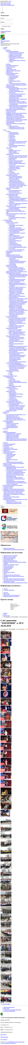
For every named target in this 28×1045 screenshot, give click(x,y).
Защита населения (13, 126)
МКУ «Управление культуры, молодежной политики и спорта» (17, 334)
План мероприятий (14, 404)
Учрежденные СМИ (11, 265)
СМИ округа (9, 72)
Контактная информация (15, 327)
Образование (12, 78)
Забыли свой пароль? (6, 31)
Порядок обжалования (14, 381)
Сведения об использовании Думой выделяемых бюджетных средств (18, 142)
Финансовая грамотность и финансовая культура (15, 582)
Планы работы (12, 169)
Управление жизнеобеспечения (17, 229)
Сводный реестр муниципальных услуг (16, 414)
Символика (9, 68)
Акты (10, 373)
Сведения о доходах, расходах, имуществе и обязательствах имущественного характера (16, 408)
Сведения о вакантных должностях (17, 318)
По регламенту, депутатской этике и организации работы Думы (18, 186)
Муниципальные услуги (12, 415)
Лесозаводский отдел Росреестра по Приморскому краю (18, 99)
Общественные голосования (13, 70)
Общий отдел (12, 242)
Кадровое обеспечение (11, 316)
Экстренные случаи (11, 69)
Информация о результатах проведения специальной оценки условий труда (17, 323)
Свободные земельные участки (11, 564)
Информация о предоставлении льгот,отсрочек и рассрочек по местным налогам (17, 368)
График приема (13, 151)
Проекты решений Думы (15, 162)
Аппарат (8, 189)
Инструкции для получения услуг (14, 418)
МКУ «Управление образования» (17, 332)
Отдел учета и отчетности (15, 193)
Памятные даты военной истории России (16, 113)
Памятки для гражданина (15, 55)
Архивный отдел (13, 243)
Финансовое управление (15, 227)
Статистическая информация (13, 363)
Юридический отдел (14, 191)
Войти (2, 12)
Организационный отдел (15, 190)
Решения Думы (13, 158)
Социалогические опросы (15, 54)
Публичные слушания (14, 168)
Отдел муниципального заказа (16, 236)
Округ (5, 48)
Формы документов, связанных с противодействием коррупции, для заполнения (17, 284)
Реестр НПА (12, 159)
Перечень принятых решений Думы (18, 157)
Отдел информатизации (15, 244)
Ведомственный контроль (12, 370)
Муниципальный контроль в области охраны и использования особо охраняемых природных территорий (18, 347)
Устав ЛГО (12, 135)
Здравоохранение (13, 77)
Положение (12, 216)
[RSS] (26, 629)
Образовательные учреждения (16, 325)
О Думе (8, 131)
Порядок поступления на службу (17, 319)
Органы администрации (12, 222)
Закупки (11, 383)
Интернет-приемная (8, 421)
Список (11, 149)
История (8, 64)
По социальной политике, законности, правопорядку (15, 177)
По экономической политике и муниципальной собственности (17, 183)
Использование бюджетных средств (18, 365)
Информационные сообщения (16, 52)
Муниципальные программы (16, 267)
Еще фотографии (6, 1004)
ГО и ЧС (5, 577)
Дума (4, 129)
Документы (6, 412)
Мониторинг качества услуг (13, 417)
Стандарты (12, 390)
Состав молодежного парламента (17, 217)
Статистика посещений (9, 1011)
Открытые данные (10, 111)
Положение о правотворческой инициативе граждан (16, 166)
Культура (11, 79)
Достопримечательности (12, 65)
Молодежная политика (14, 81)
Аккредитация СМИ (14, 173)
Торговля (5, 592)
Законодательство (13, 388)
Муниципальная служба (12, 194)
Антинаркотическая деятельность (17, 83)
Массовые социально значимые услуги (15, 419)
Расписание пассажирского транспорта (15, 109)
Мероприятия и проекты (15, 56)
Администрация (7, 220)
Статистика (12, 172)
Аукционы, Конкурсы (8, 590)
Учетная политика (13, 400)
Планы (11, 372)
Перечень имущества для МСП (11, 596)
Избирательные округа (14, 150)
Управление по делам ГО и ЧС (16, 127)
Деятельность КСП (11, 391)
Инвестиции (6, 593)
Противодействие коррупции (13, 209)
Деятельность (9, 154)
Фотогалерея (6, 615)
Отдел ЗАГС (12, 248)
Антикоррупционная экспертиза (17, 279)
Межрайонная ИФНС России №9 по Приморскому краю (18, 89)
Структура (11, 137)
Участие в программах (11, 266)
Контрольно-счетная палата (10, 375)
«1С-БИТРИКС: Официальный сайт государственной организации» (12, 1042)
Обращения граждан (11, 205)
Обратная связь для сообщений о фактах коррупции (17, 296)
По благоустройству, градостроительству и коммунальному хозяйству (15, 180)
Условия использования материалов (12, 1009)
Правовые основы (10, 387)
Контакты (11, 144)
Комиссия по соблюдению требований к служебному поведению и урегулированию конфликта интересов (16, 292)
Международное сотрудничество (17, 269)
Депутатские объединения (12, 187)
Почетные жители (10, 66)
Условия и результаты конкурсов (17, 320)
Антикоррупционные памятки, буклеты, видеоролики (16, 281)
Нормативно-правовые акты (16, 403)
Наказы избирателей (14, 153)
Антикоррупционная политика (16, 128)
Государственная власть (12, 87)
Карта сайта (6, 1008)
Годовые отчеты (13, 399)
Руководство (12, 136)
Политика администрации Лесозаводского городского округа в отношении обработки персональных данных (14, 580)
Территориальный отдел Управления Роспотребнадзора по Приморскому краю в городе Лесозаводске (18, 107)
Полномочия (12, 140)
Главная (5, 47)
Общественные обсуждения (16, 270)
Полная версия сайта (6, 3)
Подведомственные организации (14, 256)
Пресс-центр (12, 239)
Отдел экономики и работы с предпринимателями (16, 231)
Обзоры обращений (14, 208)
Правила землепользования (10, 560)
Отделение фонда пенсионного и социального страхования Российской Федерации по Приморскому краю (17, 95)
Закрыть (3, 32)
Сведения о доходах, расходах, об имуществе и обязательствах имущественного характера (17, 288)
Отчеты (11, 171)
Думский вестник (13, 132)
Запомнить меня (6, 26)
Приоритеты (9, 252)
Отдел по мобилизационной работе (18, 247)
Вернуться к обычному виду (8, 5)
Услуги (5, 413)
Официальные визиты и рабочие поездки (16, 271)
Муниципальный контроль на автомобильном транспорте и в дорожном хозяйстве (16, 338)
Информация (9, 377)
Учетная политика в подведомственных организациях (17, 260)
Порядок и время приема (12, 423)
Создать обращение (11, 424)
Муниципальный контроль (13, 336)
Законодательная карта (11, 427)
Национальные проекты (12, 73)
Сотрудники (12, 379)
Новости (8, 50)
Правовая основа (13, 195)
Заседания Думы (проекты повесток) (18, 155)
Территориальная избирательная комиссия (13, 549)
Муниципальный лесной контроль (17, 361)
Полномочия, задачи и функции (14, 251)
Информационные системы (13, 254)
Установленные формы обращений (17, 207)
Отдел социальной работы (15, 238)
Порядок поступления (14, 196)
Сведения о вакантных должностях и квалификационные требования (18, 199)
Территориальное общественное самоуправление (14, 121)
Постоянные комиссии (11, 175)
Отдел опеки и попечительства (16, 249)
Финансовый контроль (12, 328)
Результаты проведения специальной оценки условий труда (18, 204)
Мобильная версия (5, 40)
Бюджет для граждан (8, 566)
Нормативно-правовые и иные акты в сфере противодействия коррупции (18, 275)
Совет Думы (12, 139)
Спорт (10, 82)
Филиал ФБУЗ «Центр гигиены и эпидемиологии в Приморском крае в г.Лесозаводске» (18, 103)
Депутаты (8, 148)
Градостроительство (11, 110)
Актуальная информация (12, 51)
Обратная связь (4, 1037)
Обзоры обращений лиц (12, 426)
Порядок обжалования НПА (16, 160)
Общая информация (14, 133)
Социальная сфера (10, 74)
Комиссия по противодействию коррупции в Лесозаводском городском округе (17, 314)
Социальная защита (14, 75)
